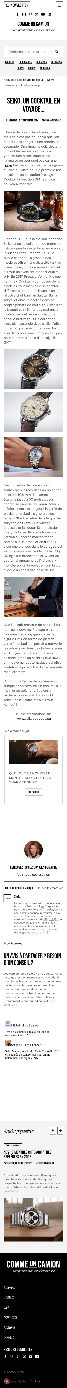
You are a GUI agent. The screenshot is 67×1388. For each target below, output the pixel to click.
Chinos (32, 68)
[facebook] (17, 14)
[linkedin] (49, 14)
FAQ (6, 1307)
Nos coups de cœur (30, 80)
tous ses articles (37, 874)
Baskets (9, 62)
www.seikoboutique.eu (33, 718)
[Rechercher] (56, 52)
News (50, 80)
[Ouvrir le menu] (59, 5)
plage (8, 165)
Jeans (20, 68)
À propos (9, 1287)
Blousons (56, 62)
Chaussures (25, 62)
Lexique (9, 1337)
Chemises (41, 62)
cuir (47, 542)
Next (60, 1130)
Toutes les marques (50, 888)
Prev (53, 1130)
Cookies (35, 1381)
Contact (9, 1297)
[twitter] (36, 14)
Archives (9, 1327)
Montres (45, 68)
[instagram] (24, 14)
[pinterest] (30, 14)
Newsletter (19, 5)
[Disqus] (33, 1065)
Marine (52, 867)
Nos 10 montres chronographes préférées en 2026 (27, 1155)
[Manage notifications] (7, 1381)
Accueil (9, 80)
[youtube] (43, 14)
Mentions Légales (15, 1381)
